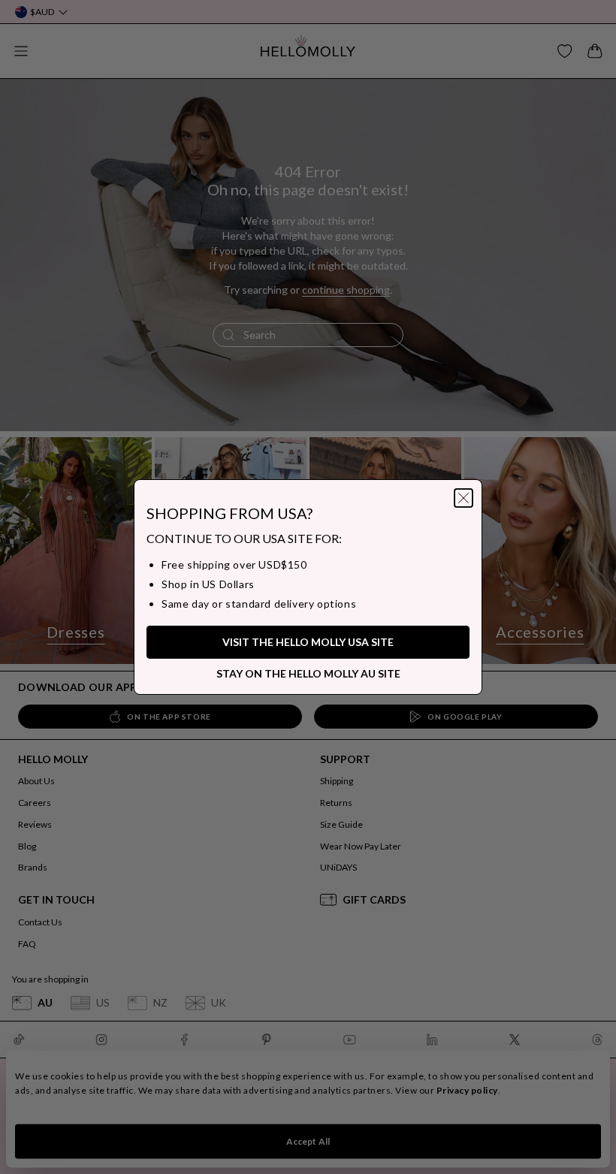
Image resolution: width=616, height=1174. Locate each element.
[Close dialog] (463, 498)
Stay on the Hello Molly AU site (308, 673)
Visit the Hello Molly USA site (308, 641)
